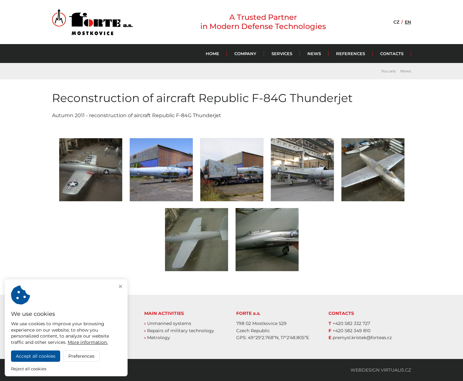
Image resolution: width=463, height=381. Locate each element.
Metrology (158, 337)
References (350, 53)
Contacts (391, 53)
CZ (396, 22)
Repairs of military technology (180, 330)
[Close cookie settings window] (120, 287)
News (314, 53)
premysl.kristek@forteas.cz (362, 337)
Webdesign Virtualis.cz (381, 370)
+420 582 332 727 (351, 323)
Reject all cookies (28, 368)
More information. (88, 342)
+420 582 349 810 (351, 330)
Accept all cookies (35, 356)
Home (212, 53)
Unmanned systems (169, 323)
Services (282, 53)
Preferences (81, 356)
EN (408, 22)
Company (245, 53)
